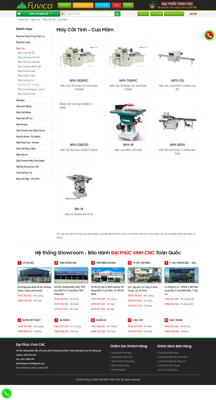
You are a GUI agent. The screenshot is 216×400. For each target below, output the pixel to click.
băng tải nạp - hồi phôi (28, 178)
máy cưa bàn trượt (26, 75)
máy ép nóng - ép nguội (28, 136)
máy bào (20, 100)
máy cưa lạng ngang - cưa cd (31, 89)
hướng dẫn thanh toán (122, 357)
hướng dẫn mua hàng (122, 352)
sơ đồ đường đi (119, 369)
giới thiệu (64, 5)
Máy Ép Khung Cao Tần (27, 166)
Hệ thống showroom (174, 13)
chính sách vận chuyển (169, 365)
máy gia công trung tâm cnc (30, 36)
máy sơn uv (22, 154)
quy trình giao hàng (168, 369)
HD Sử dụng (156, 13)
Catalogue (143, 13)
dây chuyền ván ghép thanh (30, 130)
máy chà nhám (23, 112)
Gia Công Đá (102, 5)
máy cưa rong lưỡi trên (29, 57)
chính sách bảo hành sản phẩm (173, 357)
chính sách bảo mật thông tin (172, 361)
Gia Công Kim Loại (83, 5)
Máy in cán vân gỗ (26, 52)
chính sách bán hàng (168, 352)
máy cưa (20, 48)
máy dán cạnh (23, 42)
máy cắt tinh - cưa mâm (29, 84)
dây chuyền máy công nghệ (30, 160)
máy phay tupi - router (27, 142)
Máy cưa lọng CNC (40, 367)
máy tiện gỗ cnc (24, 118)
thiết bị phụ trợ (24, 172)
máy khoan (21, 124)
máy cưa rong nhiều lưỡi (29, 66)
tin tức (128, 5)
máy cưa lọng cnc (26, 80)
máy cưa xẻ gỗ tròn (27, 93)
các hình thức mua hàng (123, 361)
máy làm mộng (23, 106)
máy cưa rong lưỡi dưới (29, 62)
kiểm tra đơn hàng (120, 365)
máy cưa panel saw (26, 71)
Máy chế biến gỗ (23, 367)
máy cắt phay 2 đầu (26, 148)
